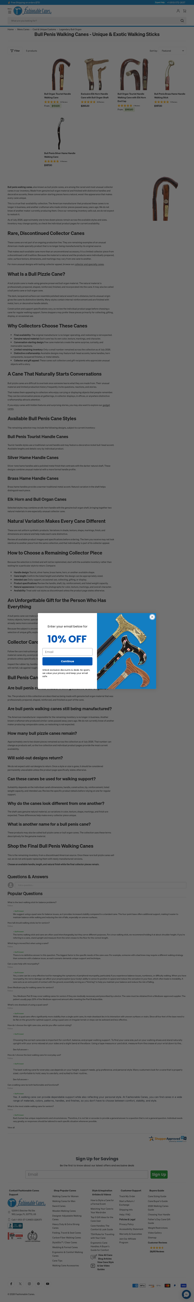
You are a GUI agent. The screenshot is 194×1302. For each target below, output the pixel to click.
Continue (67, 661)
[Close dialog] (152, 617)
